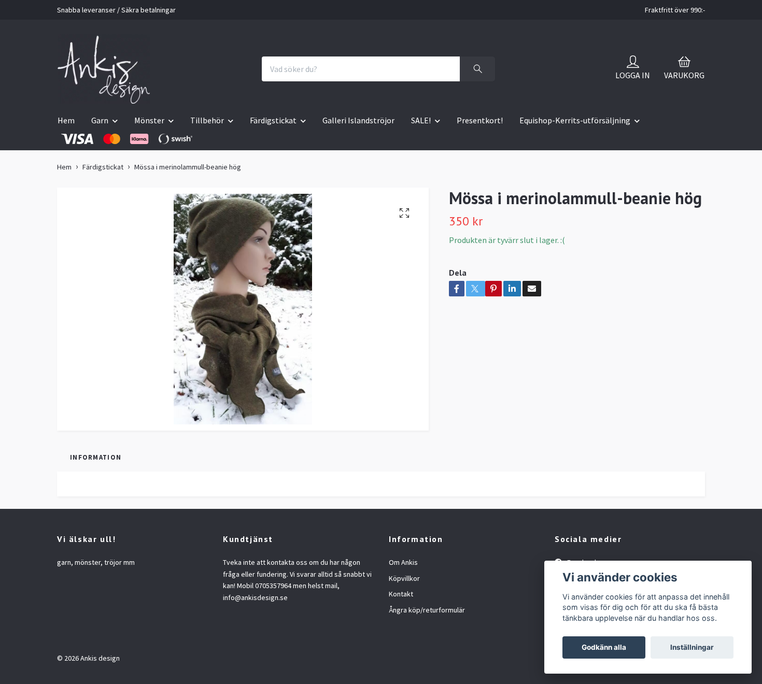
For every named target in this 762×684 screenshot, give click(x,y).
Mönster (149, 120)
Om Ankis (403, 562)
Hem (66, 120)
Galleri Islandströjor (358, 120)
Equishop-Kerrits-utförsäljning (574, 120)
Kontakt (401, 593)
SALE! (421, 120)
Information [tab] (95, 457)
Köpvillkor (404, 578)
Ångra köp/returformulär (427, 610)
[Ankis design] (104, 69)
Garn (99, 120)
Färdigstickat (273, 120)
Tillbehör (207, 120)
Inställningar (692, 647)
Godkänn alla (604, 647)
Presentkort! (480, 120)
